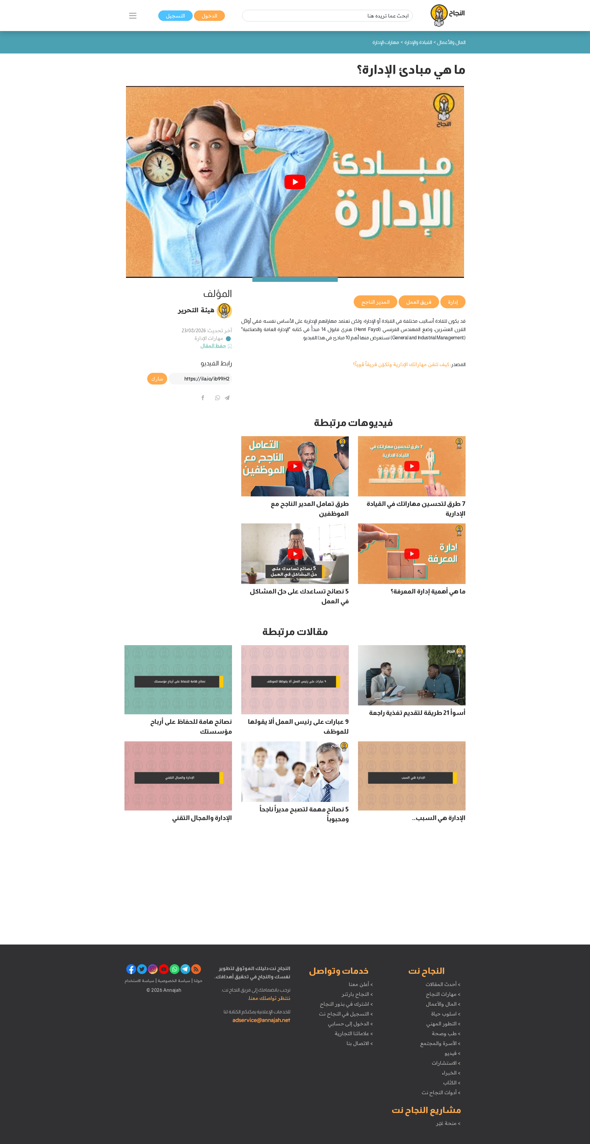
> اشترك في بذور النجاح (346, 1004)
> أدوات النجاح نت (441, 1092)
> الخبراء (451, 1073)
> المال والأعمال (443, 1004)
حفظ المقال (213, 345)
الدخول (209, 16)
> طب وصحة (446, 1033)
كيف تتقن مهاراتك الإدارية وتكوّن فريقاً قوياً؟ (401, 364)
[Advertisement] (178, 460)
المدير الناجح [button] (375, 302)
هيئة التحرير (196, 310)
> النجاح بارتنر (357, 994)
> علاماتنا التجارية (354, 1033)
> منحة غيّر (448, 1123)
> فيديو (453, 1053)
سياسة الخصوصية (173, 980)
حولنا (198, 980)
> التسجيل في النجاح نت (346, 1014)
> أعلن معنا (361, 984)
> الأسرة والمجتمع (440, 1043)
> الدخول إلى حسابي (350, 1023)
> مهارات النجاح (443, 994)
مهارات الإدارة (209, 338)
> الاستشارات (446, 1063)
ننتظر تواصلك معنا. (269, 998)
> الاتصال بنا (360, 1043)
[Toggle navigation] (132, 16)
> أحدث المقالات (443, 984)
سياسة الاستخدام (139, 980)
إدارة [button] (453, 302)
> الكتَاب (452, 1082)
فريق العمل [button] (419, 302)
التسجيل (175, 16)
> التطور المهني (443, 1023)
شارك (157, 379)
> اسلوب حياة (445, 1014)
